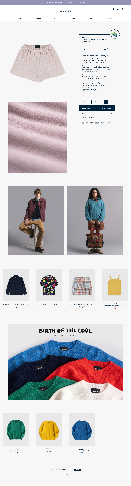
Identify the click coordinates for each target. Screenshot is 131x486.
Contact (48, 478)
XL (106, 101)
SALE (91, 18)
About (110, 18)
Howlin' (84, 37)
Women (38, 18)
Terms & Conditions (74, 478)
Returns (59, 478)
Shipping (36, 478)
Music (56, 18)
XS (49, 300)
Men (19, 18)
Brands (74, 18)
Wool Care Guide (92, 478)
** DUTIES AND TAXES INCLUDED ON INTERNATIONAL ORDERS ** (65, 2)
